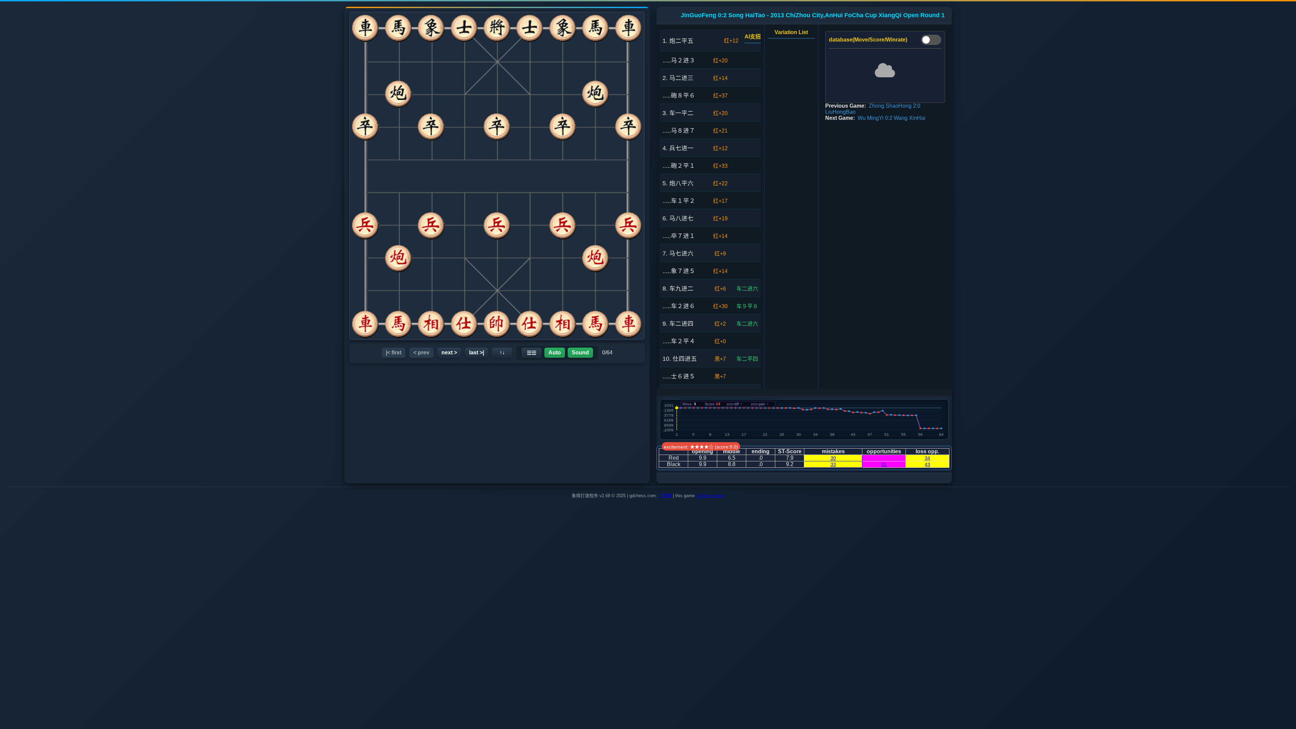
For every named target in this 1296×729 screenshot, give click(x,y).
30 (833, 458)
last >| (476, 352)
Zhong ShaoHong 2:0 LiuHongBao (872, 109)
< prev (421, 352)
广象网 (665, 495)
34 (927, 458)
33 (833, 464)
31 (884, 464)
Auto (554, 352)
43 (927, 464)
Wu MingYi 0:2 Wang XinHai (891, 118)
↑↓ (502, 352)
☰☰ (531, 353)
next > (449, 352)
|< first (393, 352)
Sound (580, 352)
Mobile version (710, 495)
